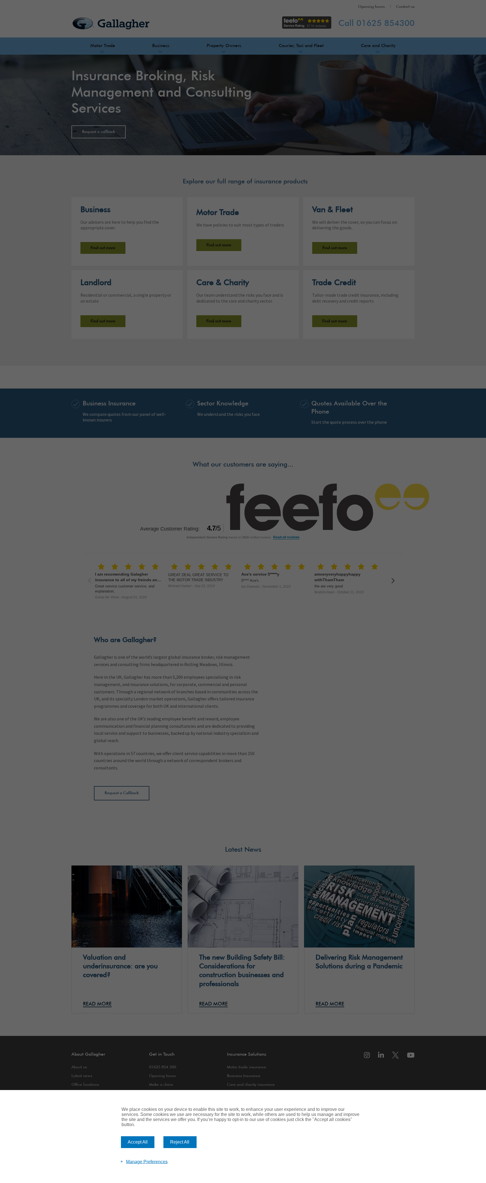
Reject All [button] (179, 1142)
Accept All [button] (138, 1142)
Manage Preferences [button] (147, 1161)
